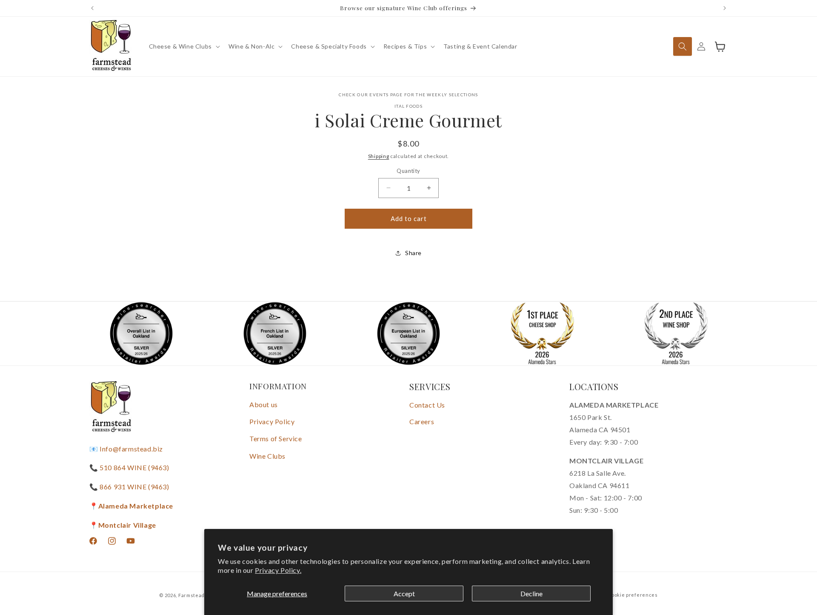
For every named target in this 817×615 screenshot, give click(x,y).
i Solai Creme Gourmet (408, 120)
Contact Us (427, 405)
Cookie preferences (633, 595)
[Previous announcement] (92, 8)
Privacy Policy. (278, 570)
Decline (531, 593)
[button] (183, 46)
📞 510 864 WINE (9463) (129, 467)
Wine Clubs (267, 456)
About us (263, 404)
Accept (404, 593)
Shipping (378, 156)
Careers (421, 421)
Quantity (408, 170)
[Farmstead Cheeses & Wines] (110, 46)
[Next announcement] (724, 8)
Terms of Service (275, 438)
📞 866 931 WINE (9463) (129, 487)
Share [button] (413, 252)
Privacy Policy (271, 421)
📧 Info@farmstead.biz (126, 449)
